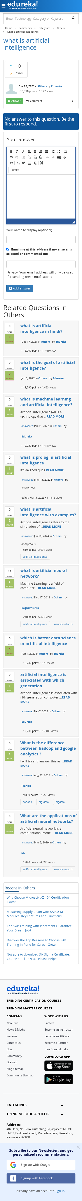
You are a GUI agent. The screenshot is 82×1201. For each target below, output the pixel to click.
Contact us (14, 1043)
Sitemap (12, 1062)
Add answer (21, 288)
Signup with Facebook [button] (36, 1178)
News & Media (16, 1030)
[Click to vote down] (10, 74)
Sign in (60, 1191)
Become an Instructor (58, 1030)
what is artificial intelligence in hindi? (41, 328)
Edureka (56, 86)
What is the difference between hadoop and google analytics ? (48, 748)
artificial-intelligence (35, 557)
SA (23, 853)
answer (16, 101)
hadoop (27, 802)
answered (27, 426)
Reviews (12, 1036)
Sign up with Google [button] (35, 1164)
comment (36, 101)
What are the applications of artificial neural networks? (48, 818)
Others (42, 86)
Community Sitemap (20, 1075)
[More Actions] (72, 101)
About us (12, 1023)
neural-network (63, 624)
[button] (11, 151)
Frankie (26, 786)
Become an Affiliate (56, 1036)
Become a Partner (56, 1043)
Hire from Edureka (56, 1049)
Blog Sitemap (15, 1069)
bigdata (60, 802)
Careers (49, 1023)
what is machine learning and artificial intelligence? (46, 401)
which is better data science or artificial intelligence (48, 640)
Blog (9, 1049)
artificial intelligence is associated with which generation (43, 680)
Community (14, 1056)
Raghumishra (30, 608)
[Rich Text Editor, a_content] (41, 197)
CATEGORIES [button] (16, 1105)
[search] (73, 17)
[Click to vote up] (10, 65)
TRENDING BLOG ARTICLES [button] (28, 1114)
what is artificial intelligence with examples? (48, 511)
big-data (44, 802)
